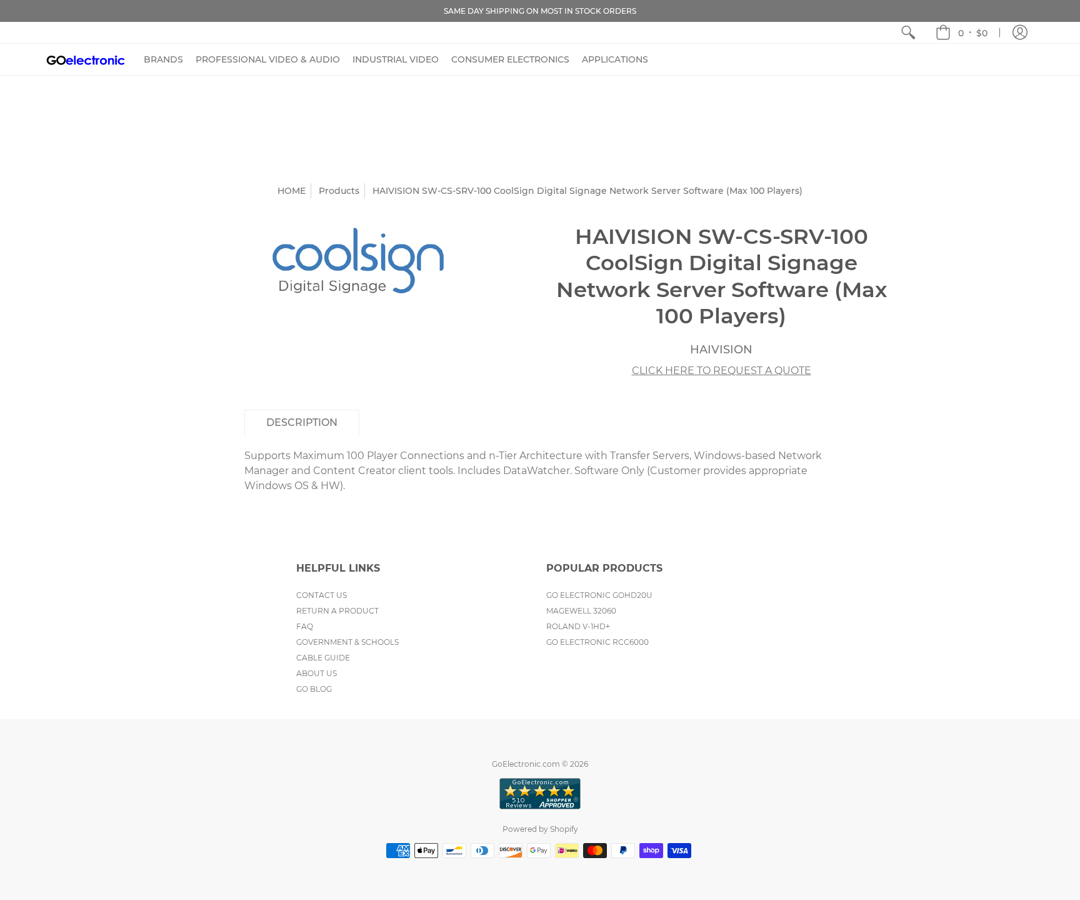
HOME (292, 190)
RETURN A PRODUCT (337, 610)
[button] (961, 32)
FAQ (304, 626)
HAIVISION (721, 349)
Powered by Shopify (540, 829)
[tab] (301, 423)
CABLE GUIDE (323, 657)
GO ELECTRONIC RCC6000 (597, 642)
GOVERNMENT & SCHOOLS (347, 642)
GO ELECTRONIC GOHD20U (599, 595)
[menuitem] (908, 32)
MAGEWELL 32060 (581, 610)
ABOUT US (316, 673)
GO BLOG (314, 689)
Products (339, 190)
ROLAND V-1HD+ (578, 626)
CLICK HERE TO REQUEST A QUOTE (721, 371)
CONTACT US (321, 595)
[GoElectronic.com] (85, 59)
